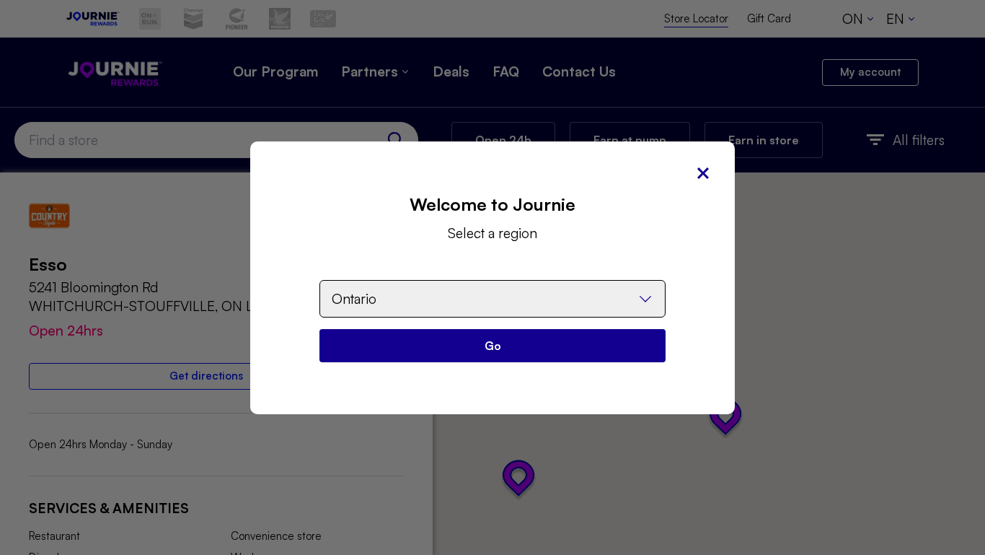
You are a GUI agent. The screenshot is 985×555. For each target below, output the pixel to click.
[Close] (703, 173)
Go (493, 345)
